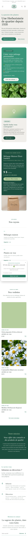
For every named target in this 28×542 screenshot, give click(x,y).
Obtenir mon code (14, 276)
